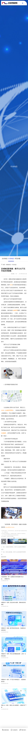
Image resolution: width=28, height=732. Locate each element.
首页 (4, 264)
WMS (2, 410)
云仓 (11, 284)
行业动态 (11, 258)
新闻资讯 (8, 264)
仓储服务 (3, 433)
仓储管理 (15, 310)
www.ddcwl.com (9, 527)
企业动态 (5, 258)
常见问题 (17, 258)
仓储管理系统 (9, 410)
